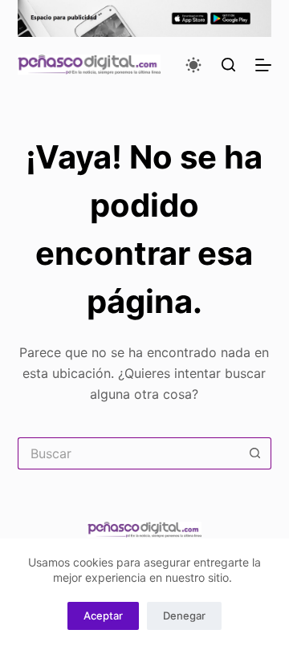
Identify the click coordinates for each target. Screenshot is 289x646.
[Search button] (255, 453)
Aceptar (103, 615)
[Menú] (263, 65)
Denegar (184, 615)
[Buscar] (228, 64)
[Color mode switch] (193, 65)
